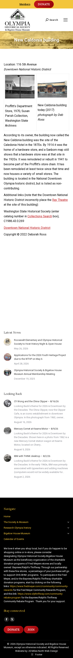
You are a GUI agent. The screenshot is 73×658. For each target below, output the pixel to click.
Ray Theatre (60, 200)
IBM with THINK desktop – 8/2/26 (32, 456)
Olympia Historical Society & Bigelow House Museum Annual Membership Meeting (38, 372)
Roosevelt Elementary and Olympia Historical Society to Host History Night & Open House (38, 342)
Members (24, 4)
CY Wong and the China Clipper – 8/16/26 (36, 401)
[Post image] (7, 342)
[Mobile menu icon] (65, 20)
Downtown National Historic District (27, 228)
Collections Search (40, 216)
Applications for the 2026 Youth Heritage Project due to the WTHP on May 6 (40, 357)
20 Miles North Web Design (43, 651)
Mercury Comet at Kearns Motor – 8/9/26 (36, 428)
